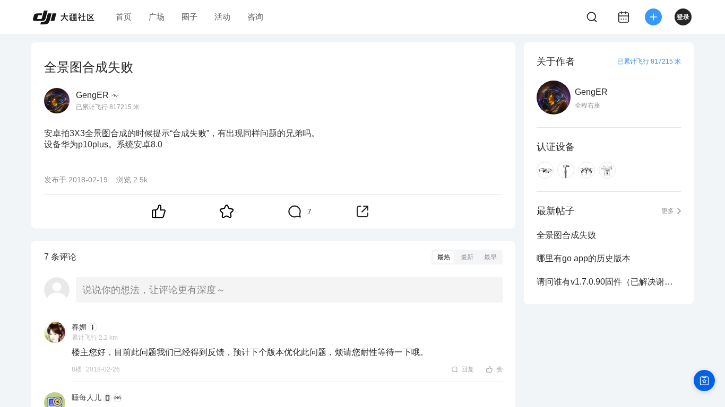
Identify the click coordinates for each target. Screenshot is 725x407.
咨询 (255, 16)
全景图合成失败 (566, 235)
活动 (222, 16)
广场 (157, 16)
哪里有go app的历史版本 (584, 258)
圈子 (189, 16)
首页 (124, 16)
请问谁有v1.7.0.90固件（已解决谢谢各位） (609, 281)
